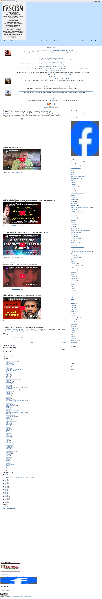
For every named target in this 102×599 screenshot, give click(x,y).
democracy (8, 428)
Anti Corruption (9, 404)
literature (8, 394)
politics (8, 362)
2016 (6, 487)
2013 (6, 492)
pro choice (8, 453)
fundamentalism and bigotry (12, 379)
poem (7, 449)
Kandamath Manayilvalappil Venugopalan (79, 113)
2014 (6, 490)
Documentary (9, 409)
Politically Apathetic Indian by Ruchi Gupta (52, 62)
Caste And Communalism (12, 361)
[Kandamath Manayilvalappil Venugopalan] (85, 156)
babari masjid (9, 419)
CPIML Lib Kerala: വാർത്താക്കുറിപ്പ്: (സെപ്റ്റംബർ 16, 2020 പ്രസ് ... (23, 327)
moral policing (9, 445)
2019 (6, 483)
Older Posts (63, 342)
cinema (8, 425)
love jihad (8, 442)
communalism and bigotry (12, 389)
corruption (8, 427)
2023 (6, 479)
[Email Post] (21, 118)
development (9, 391)
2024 (6, 474)
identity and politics (10, 363)
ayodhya (8, 418)
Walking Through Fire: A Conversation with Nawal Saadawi (20, 264)
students (8, 459)
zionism (8, 463)
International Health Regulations (13, 147)
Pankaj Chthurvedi (10, 415)
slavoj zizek (9, 457)
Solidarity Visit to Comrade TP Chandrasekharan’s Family (56, 79)
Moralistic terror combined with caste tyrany (16, 387)
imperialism (9, 393)
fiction (7, 433)
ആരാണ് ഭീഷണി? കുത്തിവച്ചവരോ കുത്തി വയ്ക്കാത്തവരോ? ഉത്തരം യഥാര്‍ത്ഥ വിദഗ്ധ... (29, 200)
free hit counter (5, 592)
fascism (8, 377)
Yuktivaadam (9, 388)
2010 (6, 496)
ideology (8, 437)
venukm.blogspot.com (12, 597)
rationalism (8, 454)
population (8, 452)
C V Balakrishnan (10, 407)
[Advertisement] (15, 134)
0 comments (17, 118)
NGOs (7, 413)
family (7, 431)
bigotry (7, 374)
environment (9, 429)
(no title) (53, 99)
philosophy (8, 448)
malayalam (8, 443)
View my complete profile (9, 508)
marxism (8, 395)
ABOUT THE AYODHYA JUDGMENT (53, 70)
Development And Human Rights (13, 369)
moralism (8, 446)
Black (7, 406)
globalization (9, 382)
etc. (7, 430)
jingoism (8, 368)
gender (7, 380)
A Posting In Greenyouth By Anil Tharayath (16, 400)
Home (31, 342)
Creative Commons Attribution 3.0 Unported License (21, 596)
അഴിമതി (8, 465)
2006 (6, 502)
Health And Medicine (11, 370)
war (7, 367)
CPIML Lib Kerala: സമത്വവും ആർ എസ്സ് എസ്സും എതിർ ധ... (20, 477)
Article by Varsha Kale (11, 405)
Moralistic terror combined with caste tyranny (16, 412)
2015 (6, 489)
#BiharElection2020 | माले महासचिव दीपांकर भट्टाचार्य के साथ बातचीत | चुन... (22, 295)
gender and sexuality (11, 364)
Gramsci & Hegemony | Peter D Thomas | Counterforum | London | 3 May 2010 (53, 75)
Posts (6, 353)
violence (8, 398)
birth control (9, 422)
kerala (7, 440)
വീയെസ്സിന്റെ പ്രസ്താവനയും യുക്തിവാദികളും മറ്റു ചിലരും (52, 66)
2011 (6, 495)
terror (7, 460)
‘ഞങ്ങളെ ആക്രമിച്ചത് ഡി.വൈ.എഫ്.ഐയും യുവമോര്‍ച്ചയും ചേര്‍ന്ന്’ (53, 86)
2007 (6, 501)
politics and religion (10, 451)
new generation (9, 447)
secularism (8, 397)
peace (7, 365)
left (7, 441)
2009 (6, 498)
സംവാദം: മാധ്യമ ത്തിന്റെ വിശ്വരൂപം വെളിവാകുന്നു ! (52, 58)
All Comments (8, 356)
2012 (6, 493)
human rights (9, 436)
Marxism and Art (10, 411)
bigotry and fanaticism (11, 421)
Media (7, 371)
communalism (9, 375)
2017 (6, 486)
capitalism (8, 424)
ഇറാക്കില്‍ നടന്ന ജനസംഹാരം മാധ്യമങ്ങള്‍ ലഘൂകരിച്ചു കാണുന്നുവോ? (56, 50)
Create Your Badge (91, 113)
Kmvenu (7, 506)
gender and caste (10, 381)
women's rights (9, 399)
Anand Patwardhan (10, 401)
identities (8, 383)
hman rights (9, 435)
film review (8, 392)
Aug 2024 (8, 476)
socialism (8, 458)
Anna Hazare (9, 403)
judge (7, 439)
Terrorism (8, 373)
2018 (6, 485)
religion (8, 455)
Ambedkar (8, 385)
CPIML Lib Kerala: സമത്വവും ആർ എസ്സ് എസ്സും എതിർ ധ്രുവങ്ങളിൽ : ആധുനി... (27, 111)
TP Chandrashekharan (11, 416)
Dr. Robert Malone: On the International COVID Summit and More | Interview (25, 232)
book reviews (9, 423)
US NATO (8, 417)
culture (7, 376)
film (7, 434)
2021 (6, 480)
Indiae (45, 107)
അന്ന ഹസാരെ (10, 464)
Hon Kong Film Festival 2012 (13, 410)
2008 (6, 499)
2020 (6, 482)
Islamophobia (9, 386)
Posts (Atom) (13, 345)
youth (7, 461)
